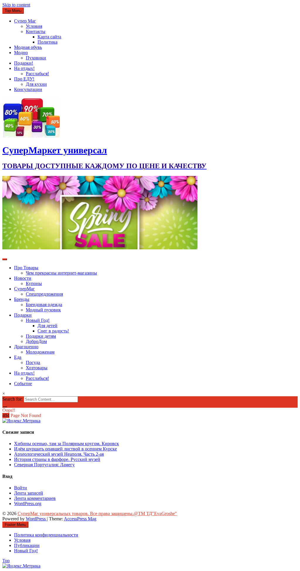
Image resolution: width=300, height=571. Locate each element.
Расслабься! (37, 73)
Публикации (27, 545)
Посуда (33, 362)
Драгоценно (26, 346)
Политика (47, 42)
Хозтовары (36, 367)
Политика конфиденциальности (46, 534)
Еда (17, 357)
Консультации (28, 89)
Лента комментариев (35, 498)
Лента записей (28, 493)
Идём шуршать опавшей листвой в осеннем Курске (65, 448)
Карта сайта (49, 36)
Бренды (21, 299)
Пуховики (36, 57)
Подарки (23, 315)
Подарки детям (41, 336)
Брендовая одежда (44, 304)
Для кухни (36, 84)
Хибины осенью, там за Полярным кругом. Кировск (66, 443)
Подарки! (23, 63)
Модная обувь (28, 47)
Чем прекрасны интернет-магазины (61, 272)
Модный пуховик (43, 309)
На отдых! (24, 68)
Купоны (34, 283)
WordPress (36, 518)
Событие (23, 383)
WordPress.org (27, 503)
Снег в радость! (53, 330)
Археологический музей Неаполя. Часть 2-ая (59, 454)
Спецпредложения (44, 293)
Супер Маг (25, 20)
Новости (22, 278)
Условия (34, 26)
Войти (20, 487)
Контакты (35, 31)
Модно (21, 52)
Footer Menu (15, 524)
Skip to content (16, 4)
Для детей (47, 325)
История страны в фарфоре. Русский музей (57, 459)
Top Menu (13, 10)
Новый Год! (38, 320)
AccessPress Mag (80, 518)
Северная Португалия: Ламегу (44, 464)
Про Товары (26, 267)
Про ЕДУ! (24, 78)
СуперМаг (24, 288)
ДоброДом (36, 341)
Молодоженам (40, 351)
